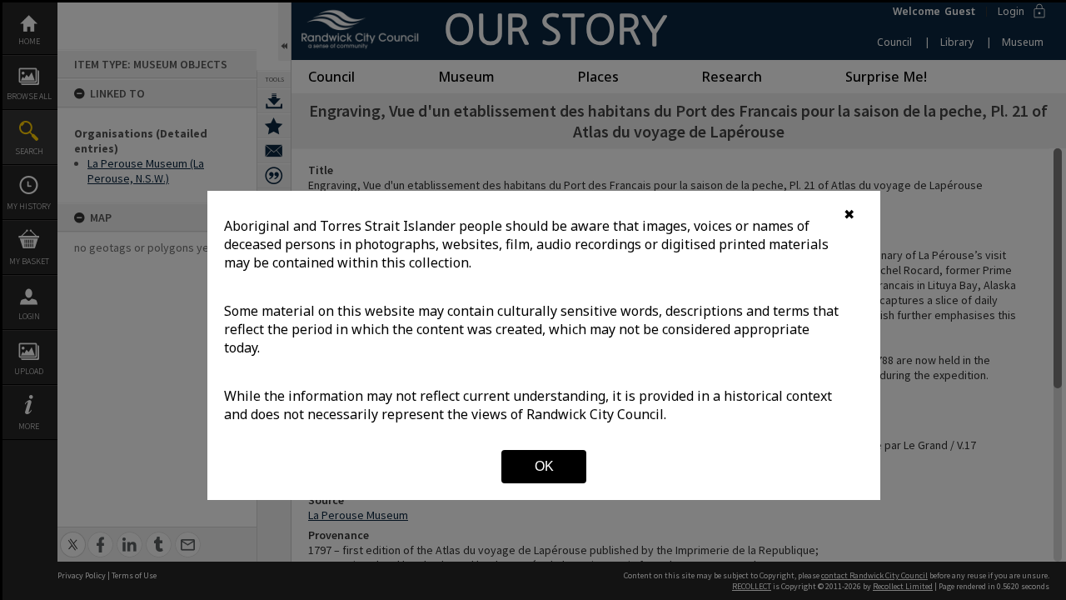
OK (544, 466)
